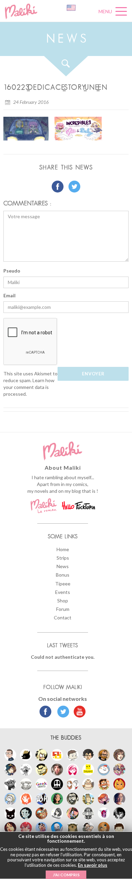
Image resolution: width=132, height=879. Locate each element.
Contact (62, 617)
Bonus (62, 575)
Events (62, 592)
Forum (62, 609)
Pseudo (11, 271)
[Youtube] (78, 712)
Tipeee (62, 583)
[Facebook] (45, 712)
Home (63, 549)
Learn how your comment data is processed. (28, 387)
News (63, 566)
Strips (63, 558)
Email (9, 295)
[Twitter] (61, 712)
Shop (62, 600)
